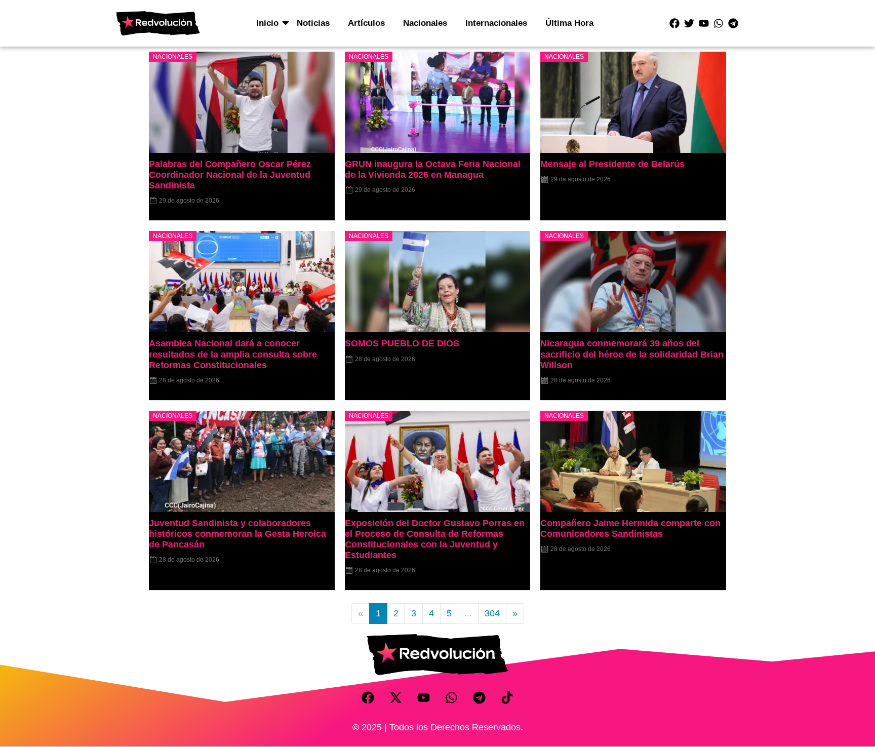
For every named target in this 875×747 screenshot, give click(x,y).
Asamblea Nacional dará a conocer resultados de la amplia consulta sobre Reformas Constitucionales (233, 354)
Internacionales (496, 23)
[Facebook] (674, 23)
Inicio (267, 23)
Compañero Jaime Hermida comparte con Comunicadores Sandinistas (630, 528)
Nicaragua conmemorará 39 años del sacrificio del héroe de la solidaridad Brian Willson (632, 354)
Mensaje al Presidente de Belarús (612, 164)
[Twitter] (689, 23)
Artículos (366, 23)
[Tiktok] (507, 698)
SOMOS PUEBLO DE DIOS (402, 343)
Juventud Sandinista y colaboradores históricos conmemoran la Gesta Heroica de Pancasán (237, 533)
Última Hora (569, 23)
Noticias (313, 23)
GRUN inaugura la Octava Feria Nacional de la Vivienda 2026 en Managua (433, 169)
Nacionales (425, 23)
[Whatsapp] (718, 23)
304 (492, 613)
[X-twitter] (396, 698)
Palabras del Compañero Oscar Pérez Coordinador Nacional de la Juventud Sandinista (230, 174)
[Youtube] (704, 23)
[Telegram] (733, 23)
